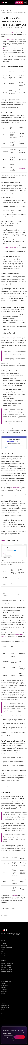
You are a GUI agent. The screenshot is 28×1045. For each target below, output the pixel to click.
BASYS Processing (16, 487)
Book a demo (19, 2)
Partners (3, 1021)
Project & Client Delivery (6, 967)
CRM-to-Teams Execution (7, 969)
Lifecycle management (6, 947)
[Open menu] (25, 2)
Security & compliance (6, 953)
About (2, 1016)
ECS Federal (13, 382)
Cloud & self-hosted (5, 955)
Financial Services (5, 979)
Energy (3, 993)
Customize (14, 1040)
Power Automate (7, 48)
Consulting (3, 983)
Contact (3, 1025)
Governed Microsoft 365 (6, 971)
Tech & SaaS (4, 989)
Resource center (5, 1005)
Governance (4, 945)
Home (2, 10)
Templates (3, 943)
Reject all (8, 1037)
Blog (2, 1001)
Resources (8, 10)
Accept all (20, 1037)
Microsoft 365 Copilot (8, 39)
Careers (3, 1023)
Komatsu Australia (9, 337)
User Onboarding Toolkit (11, 247)
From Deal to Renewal (6, 965)
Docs (3, 1009)
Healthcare (3, 987)
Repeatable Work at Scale (7, 963)
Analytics (3, 949)
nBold (3, 540)
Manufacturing (4, 985)
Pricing (3, 1019)
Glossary (3, 1003)
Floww (15, 895)
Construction (4, 991)
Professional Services (6, 981)
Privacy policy (8, 1033)
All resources (4, 915)
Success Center (5, 1007)
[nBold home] (4, 2)
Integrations (4, 951)
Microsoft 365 (10, 33)
